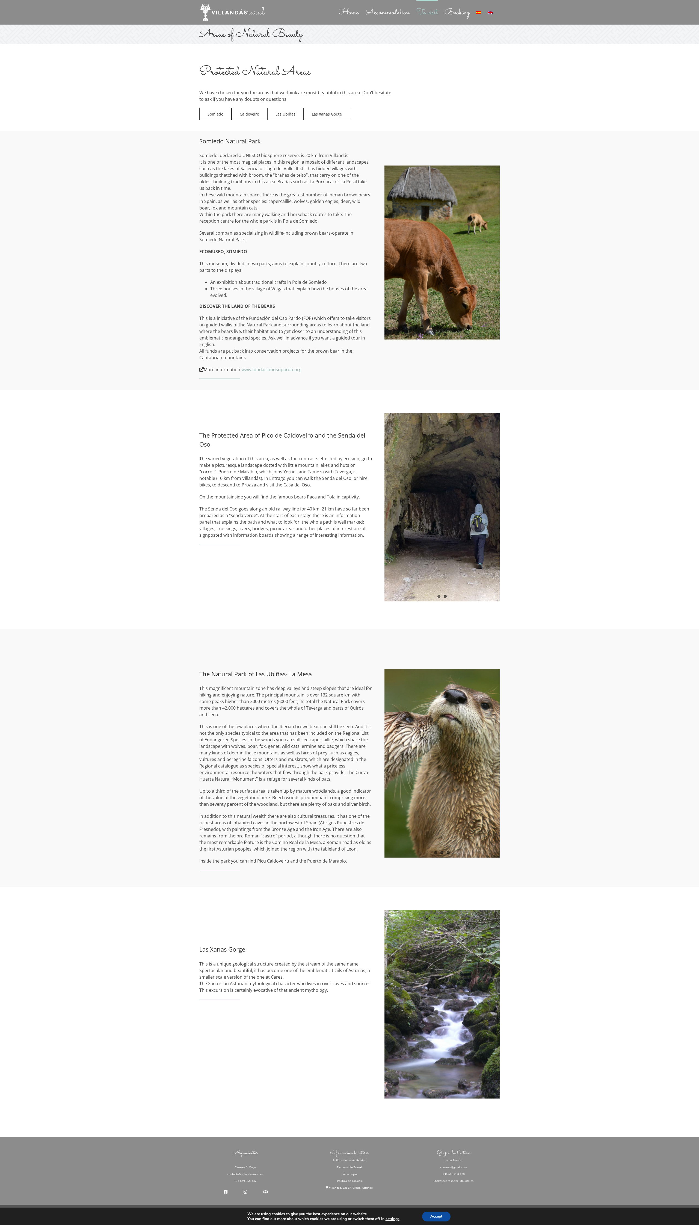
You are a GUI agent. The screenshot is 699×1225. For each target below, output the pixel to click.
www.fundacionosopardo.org (271, 370)
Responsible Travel (349, 1167)
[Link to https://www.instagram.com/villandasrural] (245, 1192)
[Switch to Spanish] (478, 12)
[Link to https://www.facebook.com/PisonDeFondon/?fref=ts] (225, 1192)
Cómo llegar (349, 1174)
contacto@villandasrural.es (245, 1174)
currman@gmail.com (453, 1167)
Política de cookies (349, 1181)
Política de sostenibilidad (349, 1160)
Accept (436, 1216)
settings (392, 1219)
